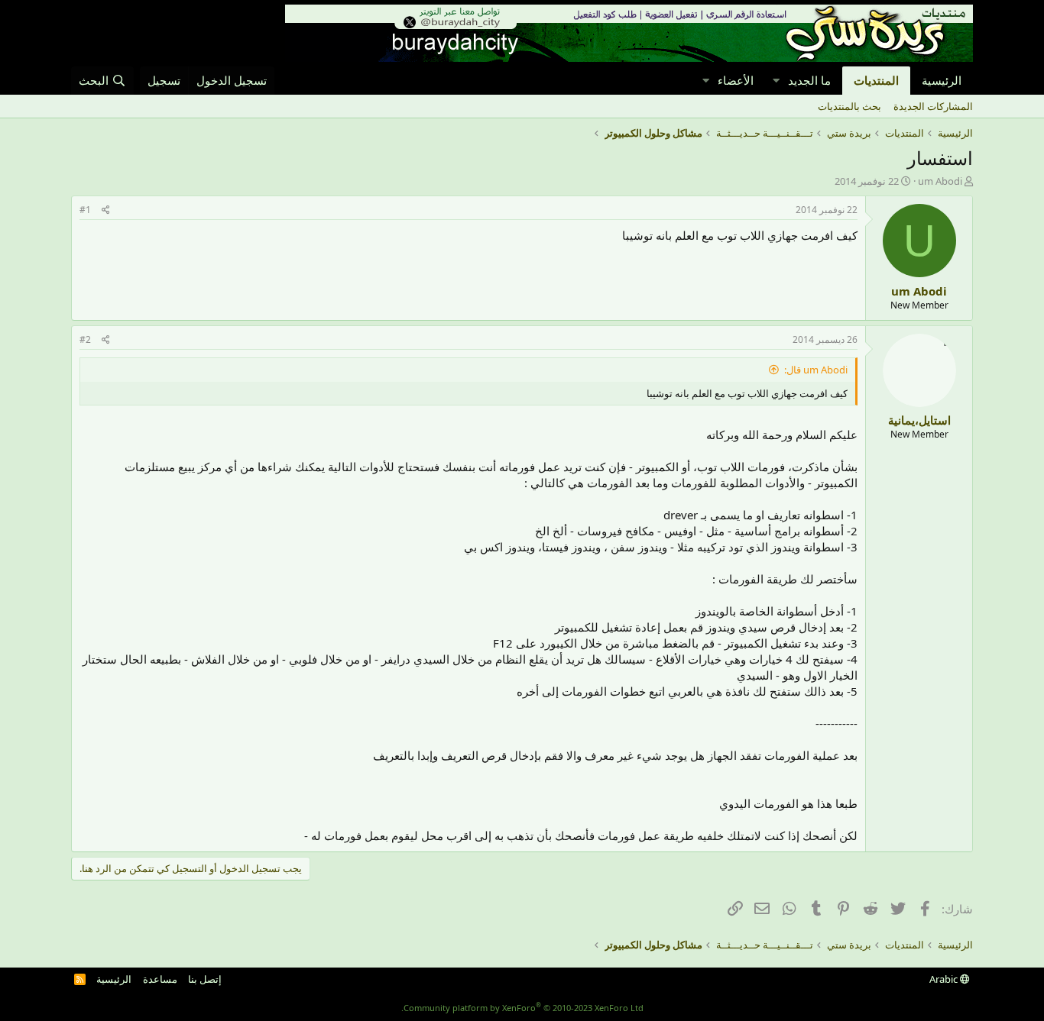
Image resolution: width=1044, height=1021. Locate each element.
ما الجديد (809, 80)
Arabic (944, 979)
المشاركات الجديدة (933, 106)
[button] (775, 80)
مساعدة (160, 979)
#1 (85, 209)
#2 (85, 339)
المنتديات (876, 80)
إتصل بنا (205, 979)
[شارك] (105, 210)
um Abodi (940, 181)
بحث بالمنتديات (849, 106)
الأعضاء (736, 80)
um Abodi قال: (816, 369)
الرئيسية (941, 80)
